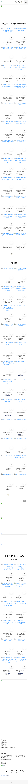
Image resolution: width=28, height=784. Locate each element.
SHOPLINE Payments (16, 782)
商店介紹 (3, 740)
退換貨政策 (4, 744)
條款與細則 (4, 742)
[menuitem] (12, 254)
